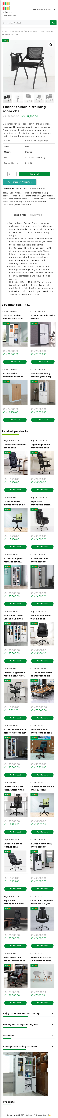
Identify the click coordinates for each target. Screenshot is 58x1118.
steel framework (23, 205)
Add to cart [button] (14, 362)
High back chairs (38, 611)
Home (4, 31)
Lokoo (6, 12)
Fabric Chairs (15, 193)
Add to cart (34, 174)
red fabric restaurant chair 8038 (26, 196)
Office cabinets (10, 311)
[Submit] (53, 22)
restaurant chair (36, 199)
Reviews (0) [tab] (36, 215)
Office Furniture (16, 31)
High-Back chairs (12, 440)
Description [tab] (21, 215)
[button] (51, 44)
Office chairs (31, 31)
